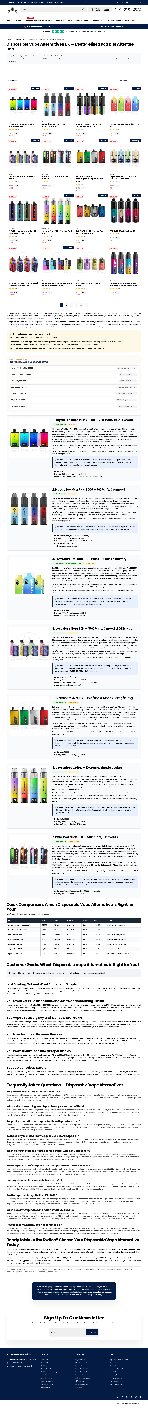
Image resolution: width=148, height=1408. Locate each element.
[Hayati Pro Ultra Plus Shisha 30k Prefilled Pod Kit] (91, 115)
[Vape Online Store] (13, 9)
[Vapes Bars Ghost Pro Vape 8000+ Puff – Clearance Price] (125, 274)
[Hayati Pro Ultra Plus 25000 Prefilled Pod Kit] (23, 115)
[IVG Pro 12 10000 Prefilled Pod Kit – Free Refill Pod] (91, 222)
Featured (123, 80)
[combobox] (53, 9)
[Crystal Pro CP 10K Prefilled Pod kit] (57, 222)
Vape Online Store (126, 1403)
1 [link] (61, 305)
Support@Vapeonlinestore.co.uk (21, 1366)
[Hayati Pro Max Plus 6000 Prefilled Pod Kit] (57, 115)
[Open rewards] (129, 9)
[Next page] (86, 305)
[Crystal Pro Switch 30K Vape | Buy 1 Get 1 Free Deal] (125, 167)
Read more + (13, 61)
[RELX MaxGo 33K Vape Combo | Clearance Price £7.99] (23, 274)
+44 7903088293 (16, 1363)
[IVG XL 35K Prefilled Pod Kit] (125, 222)
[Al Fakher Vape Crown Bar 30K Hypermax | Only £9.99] (23, 222)
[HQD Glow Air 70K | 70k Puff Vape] (91, 274)
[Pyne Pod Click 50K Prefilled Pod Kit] (57, 167)
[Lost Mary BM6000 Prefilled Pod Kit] (125, 115)
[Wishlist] (120, 9)
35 (81, 305)
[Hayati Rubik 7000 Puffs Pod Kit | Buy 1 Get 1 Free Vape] (57, 274)
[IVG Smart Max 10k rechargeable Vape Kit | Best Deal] (91, 167)
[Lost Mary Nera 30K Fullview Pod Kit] (23, 167)
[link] (55, 2)
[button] (18, 20)
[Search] (83, 9)
